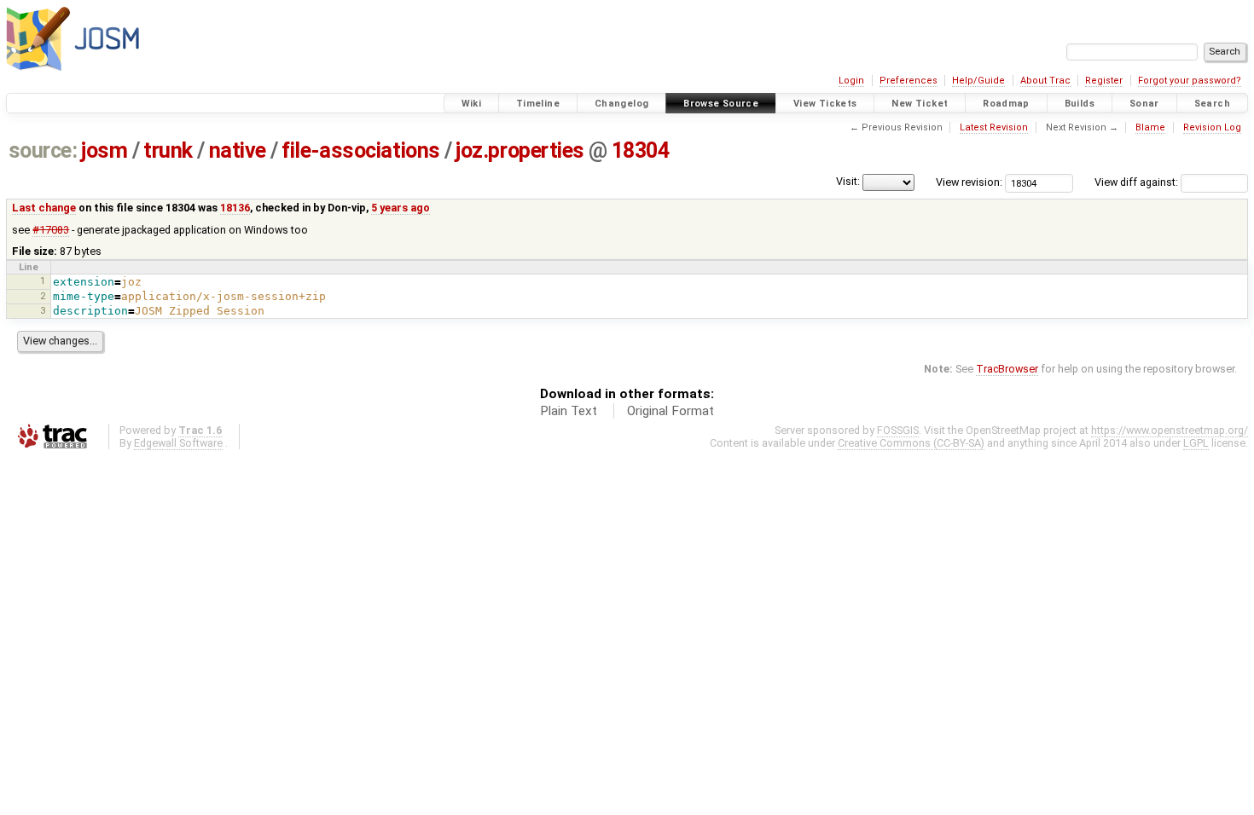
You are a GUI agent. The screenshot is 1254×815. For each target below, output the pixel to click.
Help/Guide (978, 80)
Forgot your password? (1189, 80)
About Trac (1045, 80)
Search (1212, 103)
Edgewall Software (178, 442)
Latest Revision (994, 127)
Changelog (621, 103)
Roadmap (1006, 103)
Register (1104, 80)
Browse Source (720, 103)
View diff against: (1137, 182)
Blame (1150, 127)
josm (104, 150)
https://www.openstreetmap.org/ (1169, 430)
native (237, 150)
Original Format (670, 411)
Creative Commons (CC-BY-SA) (911, 442)
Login (851, 80)
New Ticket (919, 103)
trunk (168, 150)
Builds (1079, 103)
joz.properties (520, 150)
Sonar (1144, 103)
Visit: (848, 181)
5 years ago (400, 207)
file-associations (360, 150)
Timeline (538, 103)
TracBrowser (1007, 368)
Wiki (472, 103)
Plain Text (568, 411)
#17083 (50, 229)
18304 (641, 150)
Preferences (909, 80)
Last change (44, 207)
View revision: (969, 182)
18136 (235, 207)
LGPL (1196, 442)
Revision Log (1212, 127)
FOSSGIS (898, 430)
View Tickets (825, 103)
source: (43, 150)
